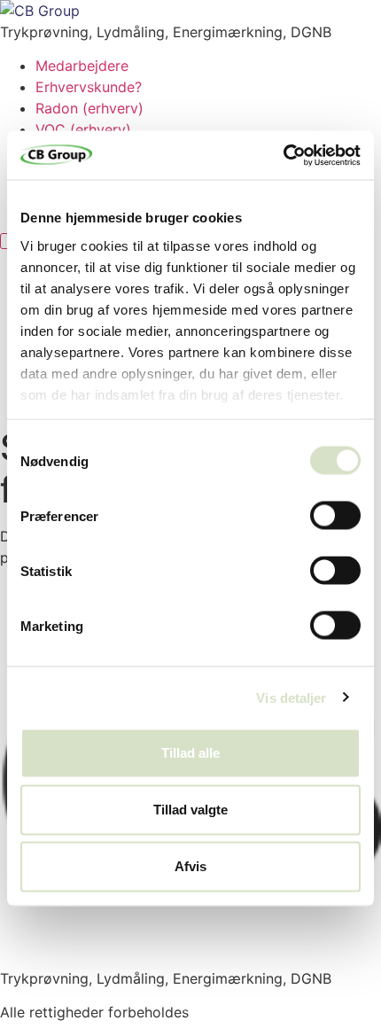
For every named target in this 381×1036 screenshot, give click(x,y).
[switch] (335, 516)
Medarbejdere (81, 65)
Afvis (190, 866)
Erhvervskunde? (88, 87)
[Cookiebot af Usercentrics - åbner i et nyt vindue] (283, 155)
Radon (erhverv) (89, 108)
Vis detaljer (291, 697)
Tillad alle (190, 752)
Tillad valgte (190, 809)
